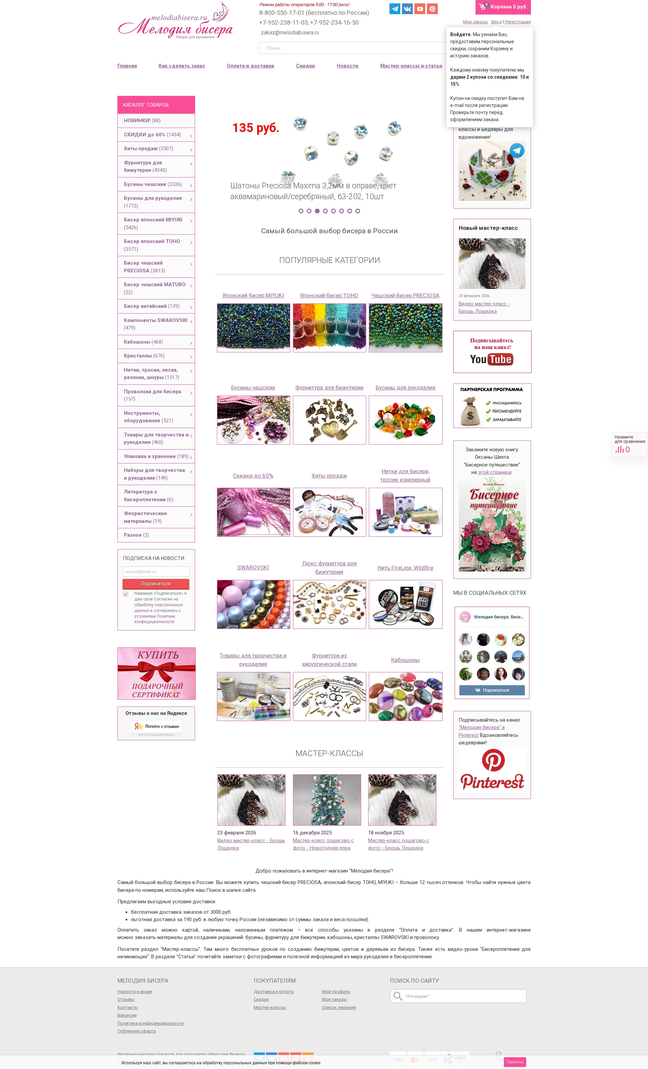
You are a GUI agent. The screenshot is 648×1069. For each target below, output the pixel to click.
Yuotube (419, 8)
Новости (347, 66)
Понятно (515, 1062)
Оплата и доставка (250, 66)
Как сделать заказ (182, 66)
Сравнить (630, 444)
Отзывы (126, 999)
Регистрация (518, 21)
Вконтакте (407, 8)
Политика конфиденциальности (150, 1023)
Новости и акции (134, 991)
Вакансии (127, 1015)
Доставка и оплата (274, 991)
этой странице (495, 472)
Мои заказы (475, 21)
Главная (127, 66)
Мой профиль (336, 991)
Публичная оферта (136, 1031)
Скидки (305, 66)
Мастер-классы (270, 1007)
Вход (496, 21)
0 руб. (509, 7)
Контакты (127, 1007)
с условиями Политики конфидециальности (157, 616)
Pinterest (432, 8)
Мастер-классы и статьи (411, 66)
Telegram (394, 8)
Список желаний (339, 1007)
